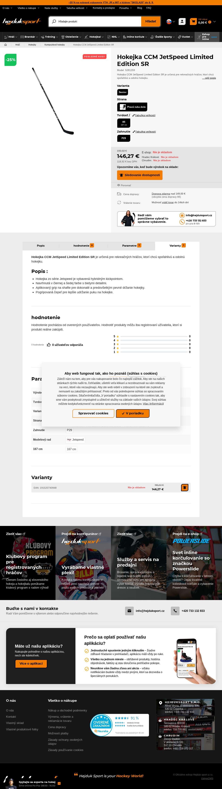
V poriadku (134, 413)
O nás (10, 710)
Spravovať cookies (93, 413)
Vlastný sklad (15, 723)
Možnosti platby (58, 733)
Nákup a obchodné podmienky (67, 710)
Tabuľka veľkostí (145, 115)
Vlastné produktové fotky (22, 729)
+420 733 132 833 (193, 611)
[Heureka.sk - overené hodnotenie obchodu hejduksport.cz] (119, 725)
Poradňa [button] (124, 8)
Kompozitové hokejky (55, 45)
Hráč (17, 45)
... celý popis (209, 78)
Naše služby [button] (51, 8)
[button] (11, 37)
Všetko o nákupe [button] (27, 8)
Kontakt (11, 716)
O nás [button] (6, 8)
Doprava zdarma (161, 193)
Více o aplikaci (31, 663)
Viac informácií (153, 403)
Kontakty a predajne (104, 8)
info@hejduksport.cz (150, 611)
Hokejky (32, 45)
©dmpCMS (207, 778)
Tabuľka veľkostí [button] (75, 8)
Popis (41, 245)
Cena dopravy (57, 727)
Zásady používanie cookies (65, 750)
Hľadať (150, 21)
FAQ (148, 8)
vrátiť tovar (168, 202)
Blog (139, 8)
